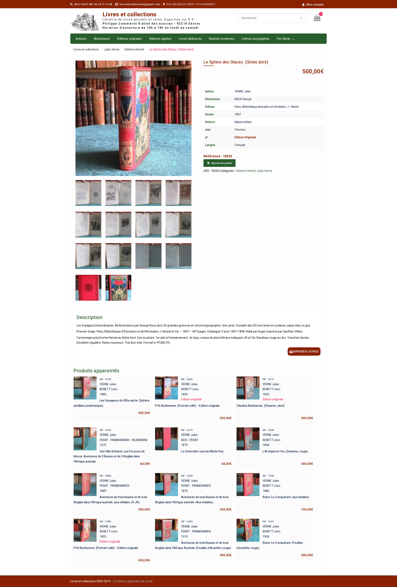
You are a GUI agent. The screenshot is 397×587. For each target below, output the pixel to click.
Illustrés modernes (221, 38)
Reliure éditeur (243, 122)
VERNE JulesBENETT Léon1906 (275, 538)
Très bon (239, 129)
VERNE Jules (242, 91)
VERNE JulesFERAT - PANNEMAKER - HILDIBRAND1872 (112, 447)
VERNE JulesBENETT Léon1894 (288, 447)
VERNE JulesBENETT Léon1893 (193, 399)
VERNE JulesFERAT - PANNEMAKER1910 (193, 538)
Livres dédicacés (190, 38)
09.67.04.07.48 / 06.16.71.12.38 (93, 4)
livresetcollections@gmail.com (140, 4)
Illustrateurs (102, 38)
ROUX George (242, 99)
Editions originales (129, 38)
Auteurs (81, 38)
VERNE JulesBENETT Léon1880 (112, 396)
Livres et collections (129, 14)
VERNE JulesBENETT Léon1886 (288, 493)
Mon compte (315, 4)
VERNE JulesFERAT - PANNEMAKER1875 (193, 493)
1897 (237, 114)
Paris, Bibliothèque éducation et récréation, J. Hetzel (266, 106)
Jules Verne (112, 49)
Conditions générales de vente (133, 581)
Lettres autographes (255, 38)
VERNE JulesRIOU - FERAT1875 (206, 447)
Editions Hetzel (134, 49)
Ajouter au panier (222, 163)
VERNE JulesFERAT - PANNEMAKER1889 (112, 493)
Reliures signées (160, 38)
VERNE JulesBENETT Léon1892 (275, 399)
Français (239, 145)
